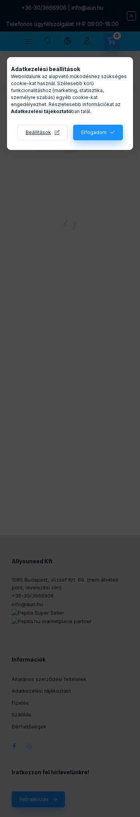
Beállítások (38, 132)
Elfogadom (94, 132)
